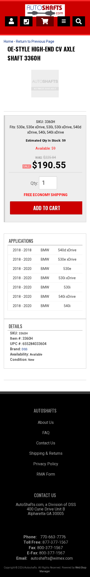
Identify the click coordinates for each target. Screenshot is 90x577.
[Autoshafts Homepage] (45, 11)
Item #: (16, 338)
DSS (24, 349)
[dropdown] (64, 21)
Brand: (15, 349)
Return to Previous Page (35, 41)
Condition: (19, 360)
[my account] (11, 21)
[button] (78, 21)
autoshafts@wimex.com (52, 558)
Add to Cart (46, 208)
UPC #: (16, 344)
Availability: (19, 354)
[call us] (26, 21)
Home (8, 41)
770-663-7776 (53, 537)
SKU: (40, 122)
